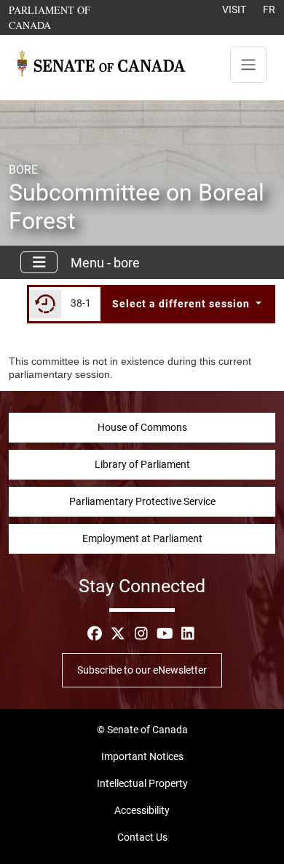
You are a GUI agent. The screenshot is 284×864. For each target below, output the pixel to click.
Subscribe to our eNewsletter (142, 670)
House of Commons (142, 427)
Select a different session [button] (182, 304)
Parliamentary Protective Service (142, 501)
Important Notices (142, 756)
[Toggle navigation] (248, 65)
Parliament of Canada (70, 17)
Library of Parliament (142, 464)
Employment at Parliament (142, 538)
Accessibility (142, 810)
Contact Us (142, 837)
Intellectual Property (142, 783)
